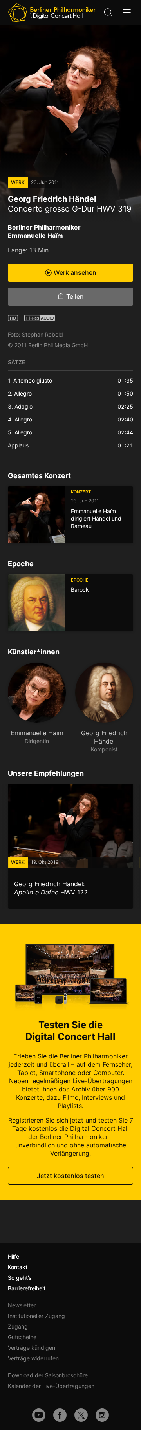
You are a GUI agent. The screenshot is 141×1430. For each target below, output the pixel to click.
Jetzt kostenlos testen (70, 1176)
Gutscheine (22, 1337)
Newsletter (22, 1305)
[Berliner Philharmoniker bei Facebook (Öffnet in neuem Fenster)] (60, 1415)
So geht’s (20, 1277)
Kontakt (17, 1267)
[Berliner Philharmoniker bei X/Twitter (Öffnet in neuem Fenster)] (81, 1415)
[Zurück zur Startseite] (52, 12)
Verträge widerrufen (33, 1358)
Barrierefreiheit (26, 1288)
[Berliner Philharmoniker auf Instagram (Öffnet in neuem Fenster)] (102, 1415)
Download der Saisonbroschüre (48, 1375)
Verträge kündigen (31, 1347)
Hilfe (13, 1256)
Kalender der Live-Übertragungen (51, 1385)
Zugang (18, 1326)
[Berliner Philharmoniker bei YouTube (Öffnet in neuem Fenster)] (38, 1415)
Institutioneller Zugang (36, 1315)
